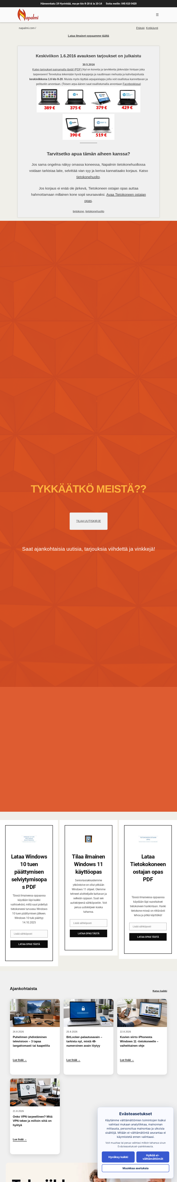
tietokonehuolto (88, 177)
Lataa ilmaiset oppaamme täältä (88, 35)
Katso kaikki (160, 991)
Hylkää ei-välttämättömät (153, 1157)
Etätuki (140, 28)
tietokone (78, 211)
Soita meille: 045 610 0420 (121, 3)
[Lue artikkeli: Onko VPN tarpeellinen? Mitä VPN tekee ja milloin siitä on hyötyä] (35, 1116)
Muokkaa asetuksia (135, 1168)
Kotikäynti (152, 28)
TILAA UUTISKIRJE (88, 521)
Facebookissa (131, 84)
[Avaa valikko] (157, 15)
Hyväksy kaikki (118, 1157)
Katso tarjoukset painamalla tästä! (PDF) (57, 69)
